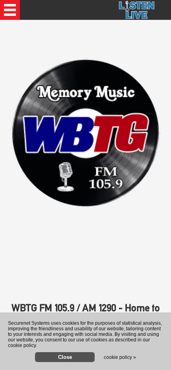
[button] (10, 10)
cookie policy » (120, 357)
